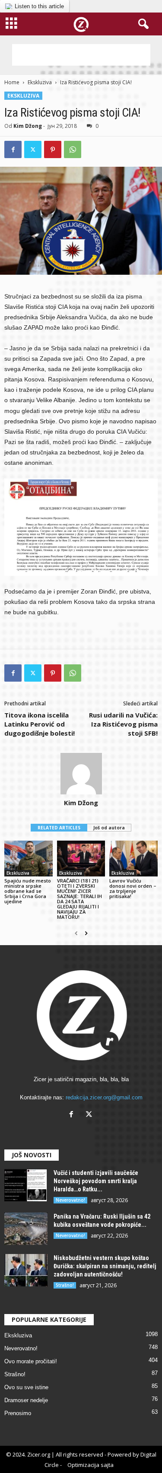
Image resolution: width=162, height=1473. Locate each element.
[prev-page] (76, 933)
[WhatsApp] (72, 149)
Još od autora (109, 828)
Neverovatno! (70, 1200)
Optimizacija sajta (90, 1465)
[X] (90, 1115)
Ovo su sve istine (26, 1387)
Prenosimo (17, 1413)
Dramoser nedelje (26, 1400)
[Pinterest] (52, 149)
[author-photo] (81, 773)
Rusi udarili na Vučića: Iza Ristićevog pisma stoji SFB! (123, 724)
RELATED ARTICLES (59, 828)
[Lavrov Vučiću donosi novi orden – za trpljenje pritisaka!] (133, 858)
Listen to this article (39, 6)
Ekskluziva (40, 82)
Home (11, 82)
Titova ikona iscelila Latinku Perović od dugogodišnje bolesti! (39, 724)
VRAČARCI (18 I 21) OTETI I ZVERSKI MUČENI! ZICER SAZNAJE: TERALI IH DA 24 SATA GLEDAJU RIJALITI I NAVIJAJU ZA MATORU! (79, 898)
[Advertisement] (81, 55)
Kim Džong (27, 126)
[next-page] (86, 933)
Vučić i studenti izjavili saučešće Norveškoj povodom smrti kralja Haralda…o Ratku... (96, 1181)
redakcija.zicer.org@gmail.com (104, 1097)
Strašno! (65, 1285)
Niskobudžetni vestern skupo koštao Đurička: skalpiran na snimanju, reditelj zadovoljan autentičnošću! (105, 1266)
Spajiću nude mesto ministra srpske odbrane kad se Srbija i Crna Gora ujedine (27, 891)
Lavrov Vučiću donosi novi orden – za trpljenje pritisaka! (132, 888)
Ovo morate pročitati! (30, 1361)
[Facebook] (13, 149)
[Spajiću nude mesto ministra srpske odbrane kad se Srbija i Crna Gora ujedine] (28, 858)
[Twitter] (32, 149)
